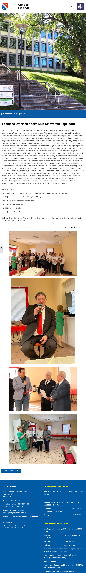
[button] (66, 6)
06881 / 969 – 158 (18, 528)
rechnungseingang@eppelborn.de (14, 513)
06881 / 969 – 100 (23, 504)
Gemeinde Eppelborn (24, 6)
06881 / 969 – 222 (12, 523)
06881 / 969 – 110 (17, 506)
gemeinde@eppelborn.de (17, 525)
